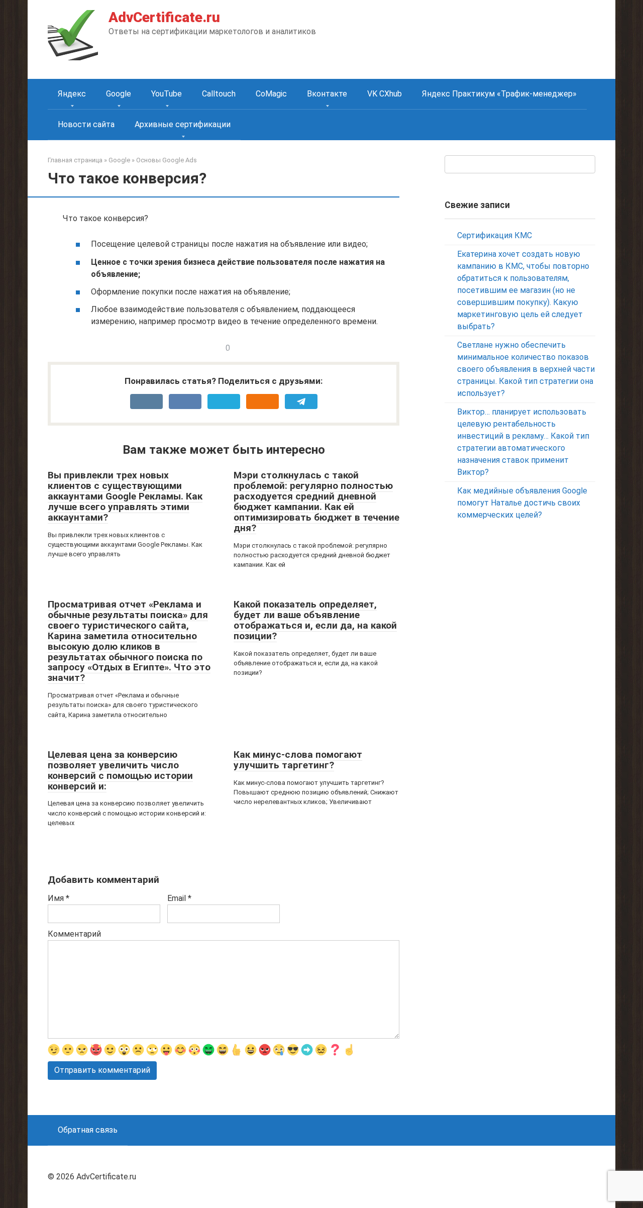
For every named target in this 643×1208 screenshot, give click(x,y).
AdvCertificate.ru (164, 17)
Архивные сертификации (183, 124)
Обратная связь (88, 1130)
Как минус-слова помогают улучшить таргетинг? (298, 760)
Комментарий (74, 934)
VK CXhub (384, 93)
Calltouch (219, 93)
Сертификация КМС (494, 235)
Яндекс (72, 93)
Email (179, 898)
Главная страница (75, 160)
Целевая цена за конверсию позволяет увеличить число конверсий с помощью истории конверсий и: (120, 770)
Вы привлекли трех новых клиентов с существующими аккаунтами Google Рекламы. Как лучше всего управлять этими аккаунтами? (125, 496)
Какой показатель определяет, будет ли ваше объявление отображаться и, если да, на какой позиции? (315, 620)
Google (118, 93)
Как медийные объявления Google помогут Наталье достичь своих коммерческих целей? (522, 503)
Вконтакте (327, 93)
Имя (58, 898)
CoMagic (271, 93)
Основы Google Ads (166, 160)
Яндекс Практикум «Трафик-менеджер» (499, 93)
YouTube (166, 93)
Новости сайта (86, 124)
